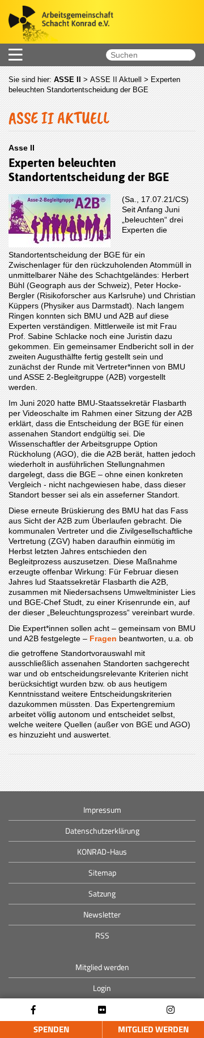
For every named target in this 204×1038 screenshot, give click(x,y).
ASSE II (67, 79)
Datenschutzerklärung (102, 831)
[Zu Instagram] (171, 1010)
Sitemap (102, 872)
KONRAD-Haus (102, 851)
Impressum (102, 810)
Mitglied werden (153, 1029)
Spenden (51, 1029)
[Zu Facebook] (33, 1010)
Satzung (102, 893)
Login (102, 988)
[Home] (56, 25)
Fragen (103, 638)
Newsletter (102, 914)
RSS (102, 935)
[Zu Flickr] (102, 1010)
